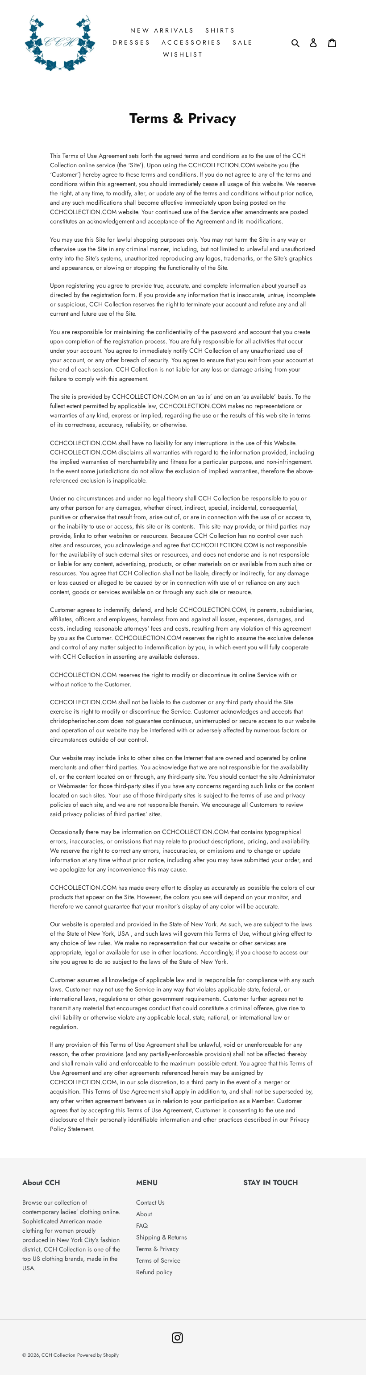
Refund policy (154, 1272)
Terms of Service (158, 1260)
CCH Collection (58, 1354)
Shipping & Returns (161, 1237)
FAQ (142, 1225)
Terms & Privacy (157, 1248)
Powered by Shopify (98, 1354)
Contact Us (150, 1202)
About (144, 1214)
